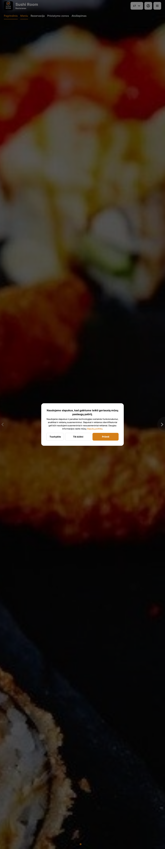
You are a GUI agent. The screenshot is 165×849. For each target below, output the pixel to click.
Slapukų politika (94, 428)
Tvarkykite (55, 436)
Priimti (105, 436)
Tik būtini (78, 436)
